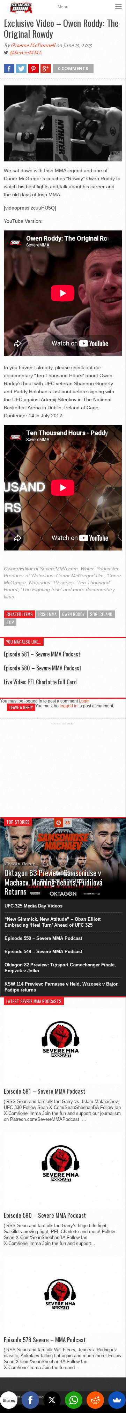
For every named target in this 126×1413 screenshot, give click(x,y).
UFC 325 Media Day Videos (33, 906)
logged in (68, 706)
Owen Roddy (73, 614)
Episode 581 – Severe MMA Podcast (42, 654)
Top (10, 622)
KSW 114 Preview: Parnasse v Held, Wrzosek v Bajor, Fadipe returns (62, 987)
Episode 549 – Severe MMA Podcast (43, 951)
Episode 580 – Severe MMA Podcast (42, 668)
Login (84, 701)
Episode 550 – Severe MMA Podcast (43, 938)
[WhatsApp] (73, 1400)
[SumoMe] (117, 1400)
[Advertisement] (62, 768)
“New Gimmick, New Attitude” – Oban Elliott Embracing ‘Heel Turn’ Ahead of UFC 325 (53, 922)
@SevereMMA (25, 52)
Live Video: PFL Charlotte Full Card (40, 682)
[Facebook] (30, 1400)
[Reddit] (95, 1400)
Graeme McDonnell (33, 45)
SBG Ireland (101, 614)
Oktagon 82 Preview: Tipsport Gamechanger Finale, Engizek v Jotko (60, 967)
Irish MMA (47, 614)
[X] (52, 1400)
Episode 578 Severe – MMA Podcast (45, 1339)
